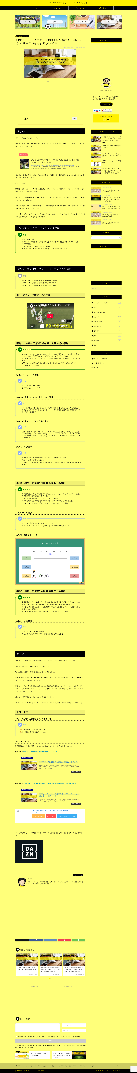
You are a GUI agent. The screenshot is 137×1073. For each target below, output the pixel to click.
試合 (107, 336)
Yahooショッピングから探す (66, 816)
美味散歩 (96, 367)
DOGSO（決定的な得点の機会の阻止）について (40, 751)
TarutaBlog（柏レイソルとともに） (68, 2)
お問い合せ (102, 8)
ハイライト (106, 326)
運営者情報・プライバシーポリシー (26, 1070)
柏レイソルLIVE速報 (100, 359)
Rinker (37, 812)
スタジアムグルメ (106, 312)
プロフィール (79, 8)
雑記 (106, 345)
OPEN (74, 118)
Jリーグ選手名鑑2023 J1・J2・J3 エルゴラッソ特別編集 (50, 810)
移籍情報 (106, 331)
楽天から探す (51, 816)
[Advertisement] (50, 96)
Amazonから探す (38, 816)
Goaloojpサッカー (99, 363)
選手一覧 (106, 340)
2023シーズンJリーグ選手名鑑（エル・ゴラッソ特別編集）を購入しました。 (50, 783)
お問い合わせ (41, 1070)
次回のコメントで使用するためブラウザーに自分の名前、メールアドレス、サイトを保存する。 (50, 1037)
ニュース (107, 317)
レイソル (57, 8)
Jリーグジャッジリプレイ (22, 36)
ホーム (35, 8)
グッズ (106, 307)
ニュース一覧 (106, 321)
